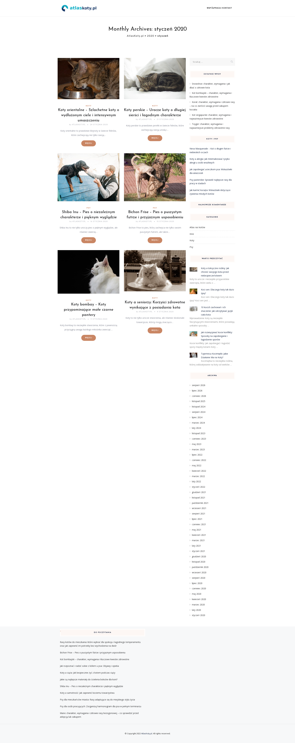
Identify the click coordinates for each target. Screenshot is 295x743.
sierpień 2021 (198, 513)
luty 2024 (196, 427)
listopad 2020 (198, 561)
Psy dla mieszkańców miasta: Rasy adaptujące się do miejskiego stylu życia (97, 699)
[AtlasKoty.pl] (79, 8)
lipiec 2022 (197, 454)
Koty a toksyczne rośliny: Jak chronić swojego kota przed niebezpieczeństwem (215, 272)
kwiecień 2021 (199, 534)
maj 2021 (196, 529)
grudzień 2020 (199, 556)
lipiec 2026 (197, 390)
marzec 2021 (198, 540)
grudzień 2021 (199, 492)
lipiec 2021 (197, 518)
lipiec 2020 (197, 583)
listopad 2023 (198, 433)
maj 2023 (196, 444)
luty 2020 (196, 609)
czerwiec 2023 (199, 438)
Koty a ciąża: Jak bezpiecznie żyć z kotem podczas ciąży (87, 672)
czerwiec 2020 (199, 588)
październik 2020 (200, 567)
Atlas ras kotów (197, 227)
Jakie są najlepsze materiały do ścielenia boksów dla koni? (88, 679)
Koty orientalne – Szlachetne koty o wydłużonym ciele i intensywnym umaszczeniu (88, 115)
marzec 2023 (198, 449)
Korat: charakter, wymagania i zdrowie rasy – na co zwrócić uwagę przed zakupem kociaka (212, 106)
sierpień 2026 (198, 385)
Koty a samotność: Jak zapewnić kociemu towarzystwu (87, 692)
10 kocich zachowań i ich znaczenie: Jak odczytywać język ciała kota (217, 311)
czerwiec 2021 (199, 524)
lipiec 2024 (197, 417)
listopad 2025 (198, 401)
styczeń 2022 (198, 486)
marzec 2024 (198, 422)
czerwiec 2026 (199, 395)
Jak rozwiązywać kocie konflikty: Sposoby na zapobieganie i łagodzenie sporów (216, 336)
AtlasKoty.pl (146, 733)
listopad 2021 (198, 497)
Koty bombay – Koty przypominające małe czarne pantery (88, 310)
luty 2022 (196, 481)
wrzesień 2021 (199, 508)
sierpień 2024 (198, 411)
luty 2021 (196, 545)
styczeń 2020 (198, 615)
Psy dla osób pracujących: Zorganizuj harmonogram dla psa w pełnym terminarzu (100, 706)
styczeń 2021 (198, 551)
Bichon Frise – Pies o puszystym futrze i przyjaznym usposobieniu (92, 652)
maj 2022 (196, 465)
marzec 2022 (198, 476)
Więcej (88, 143)
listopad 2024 (198, 406)
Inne (192, 233)
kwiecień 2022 (199, 470)
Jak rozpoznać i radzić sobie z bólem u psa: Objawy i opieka (89, 665)
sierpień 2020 (198, 577)
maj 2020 (196, 593)
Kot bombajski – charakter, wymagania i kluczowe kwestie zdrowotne (94, 659)
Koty (88, 106)
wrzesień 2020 (199, 572)
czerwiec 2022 (199, 460)
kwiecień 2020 (199, 599)
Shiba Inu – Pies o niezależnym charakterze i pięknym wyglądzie (91, 686)
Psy (89, 208)
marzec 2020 (198, 604)
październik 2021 (200, 502)
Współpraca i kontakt (219, 8)
